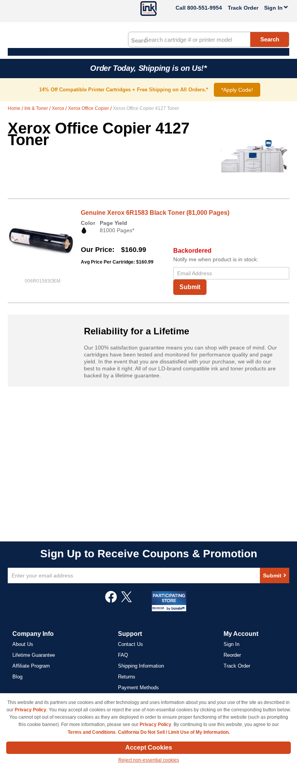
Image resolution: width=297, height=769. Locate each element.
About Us (22, 644)
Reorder (232, 655)
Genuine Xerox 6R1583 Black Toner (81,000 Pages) (155, 212)
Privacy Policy (30, 709)
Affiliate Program (31, 666)
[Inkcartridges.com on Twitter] (126, 601)
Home (15, 108)
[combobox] (208, 39)
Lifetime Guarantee (33, 655)
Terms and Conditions (92, 732)
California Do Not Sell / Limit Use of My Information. (174, 732)
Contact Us (130, 644)
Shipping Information (141, 666)
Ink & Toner (36, 108)
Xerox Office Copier (89, 108)
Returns (126, 677)
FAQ (123, 655)
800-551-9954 (204, 8)
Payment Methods (138, 687)
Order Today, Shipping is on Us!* (148, 68)
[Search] (139, 40)
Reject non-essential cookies (148, 760)
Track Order (243, 8)
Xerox (58, 108)
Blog (17, 677)
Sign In (231, 644)
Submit (189, 287)
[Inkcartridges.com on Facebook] (111, 601)
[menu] (148, 52)
